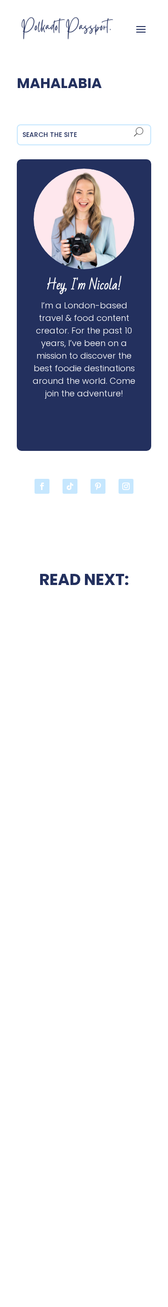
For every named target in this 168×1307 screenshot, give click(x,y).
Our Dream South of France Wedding (84, 727)
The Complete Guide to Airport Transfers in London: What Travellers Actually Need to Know (84, 997)
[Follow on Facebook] (42, 486)
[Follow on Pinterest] (98, 486)
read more (84, 751)
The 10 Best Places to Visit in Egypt (84, 805)
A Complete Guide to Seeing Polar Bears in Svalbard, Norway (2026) (84, 1197)
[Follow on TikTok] (70, 486)
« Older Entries (43, 1264)
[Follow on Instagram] (126, 486)
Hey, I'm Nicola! (84, 285)
